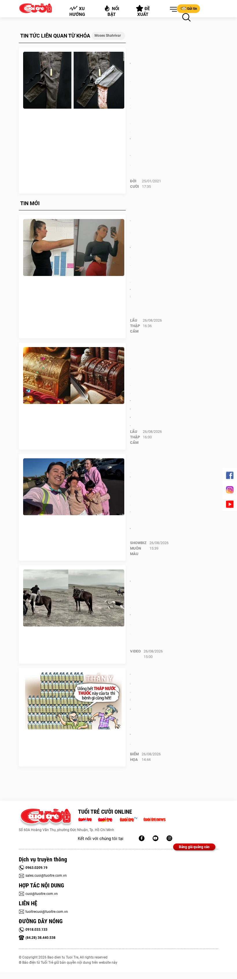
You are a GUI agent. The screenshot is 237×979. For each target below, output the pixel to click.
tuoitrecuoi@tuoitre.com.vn (46, 912)
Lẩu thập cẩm (135, 325)
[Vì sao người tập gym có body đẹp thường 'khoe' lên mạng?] (73, 247)
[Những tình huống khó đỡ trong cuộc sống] (73, 598)
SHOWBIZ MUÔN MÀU (138, 548)
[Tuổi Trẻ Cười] (169, 838)
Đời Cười (134, 184)
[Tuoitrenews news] (154, 819)
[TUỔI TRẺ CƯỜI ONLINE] (45, 817)
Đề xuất (144, 11)
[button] (172, 9)
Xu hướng (77, 11)
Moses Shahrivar (108, 36)
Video (135, 651)
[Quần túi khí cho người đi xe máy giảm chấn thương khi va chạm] (73, 80)
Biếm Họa (134, 757)
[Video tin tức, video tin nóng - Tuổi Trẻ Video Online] (131, 819)
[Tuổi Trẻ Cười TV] (155, 838)
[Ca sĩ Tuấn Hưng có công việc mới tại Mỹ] (73, 487)
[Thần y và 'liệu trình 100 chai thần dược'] (73, 701)
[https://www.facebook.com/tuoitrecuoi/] (142, 838)
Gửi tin (192, 9)
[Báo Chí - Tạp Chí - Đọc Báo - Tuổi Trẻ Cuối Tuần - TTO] (107, 819)
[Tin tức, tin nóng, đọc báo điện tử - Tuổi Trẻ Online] (86, 819)
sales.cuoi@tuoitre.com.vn (46, 876)
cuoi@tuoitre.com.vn (41, 894)
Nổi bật (113, 11)
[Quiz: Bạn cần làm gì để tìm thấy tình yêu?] (73, 375)
